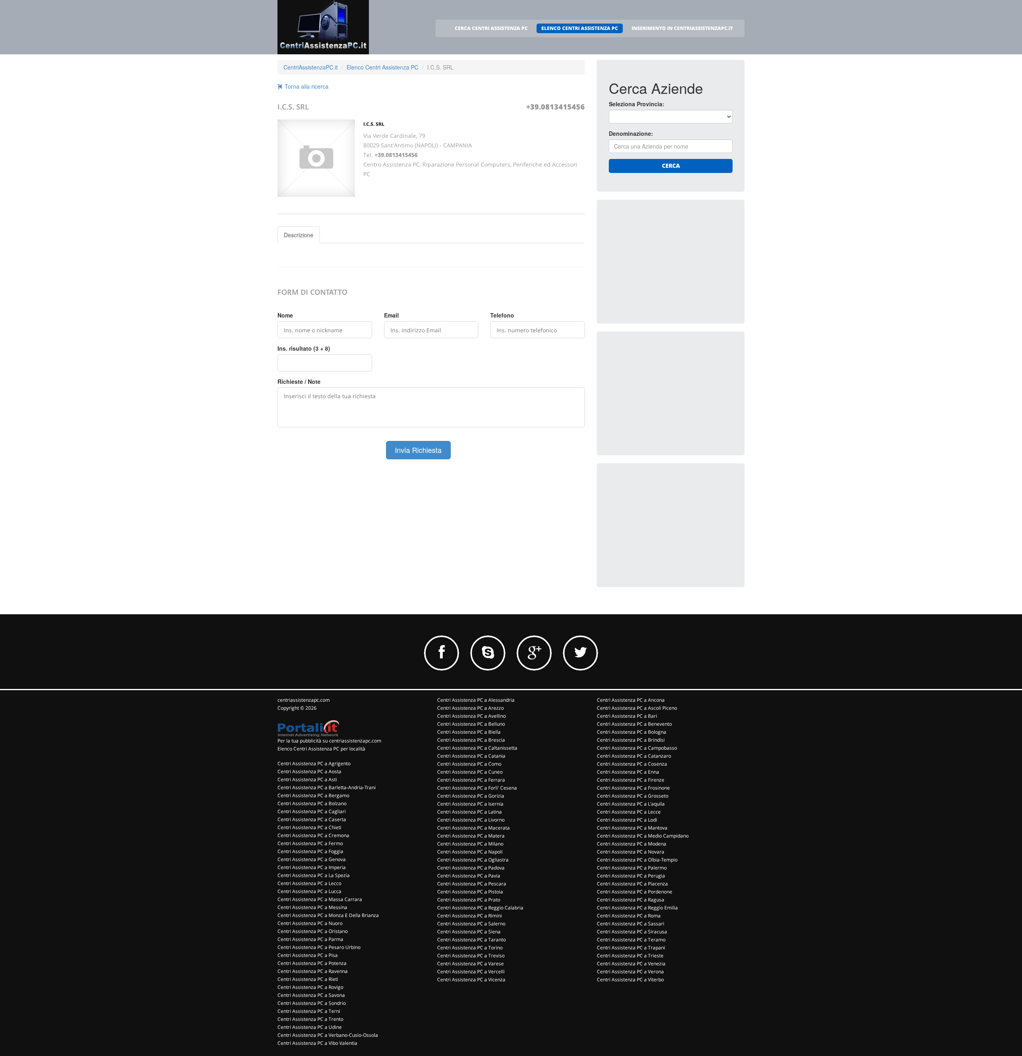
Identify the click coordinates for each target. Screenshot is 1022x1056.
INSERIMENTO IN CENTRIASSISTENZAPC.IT (682, 28)
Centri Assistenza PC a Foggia (310, 851)
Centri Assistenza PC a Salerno (471, 923)
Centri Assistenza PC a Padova (471, 867)
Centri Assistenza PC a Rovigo (310, 987)
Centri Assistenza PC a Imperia (311, 867)
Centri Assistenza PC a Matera (471, 835)
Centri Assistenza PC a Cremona (313, 835)
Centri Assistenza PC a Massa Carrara (319, 899)
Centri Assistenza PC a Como (469, 763)
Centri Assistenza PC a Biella (469, 731)
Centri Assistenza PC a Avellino (471, 716)
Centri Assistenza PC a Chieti (309, 827)
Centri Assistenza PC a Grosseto (632, 795)
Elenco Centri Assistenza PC (382, 67)
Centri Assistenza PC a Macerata (473, 827)
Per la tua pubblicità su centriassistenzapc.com (329, 740)
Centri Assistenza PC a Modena (631, 843)
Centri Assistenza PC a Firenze (630, 779)
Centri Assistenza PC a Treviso (471, 955)
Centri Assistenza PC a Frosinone (633, 787)
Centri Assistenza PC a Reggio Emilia (637, 907)
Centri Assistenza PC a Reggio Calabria (480, 907)
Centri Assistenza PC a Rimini (469, 915)
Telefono (502, 315)
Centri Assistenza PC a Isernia (470, 803)
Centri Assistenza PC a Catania (471, 755)
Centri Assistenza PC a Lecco (309, 883)
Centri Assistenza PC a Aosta (309, 771)
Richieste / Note (299, 381)
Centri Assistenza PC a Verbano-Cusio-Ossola (327, 1035)
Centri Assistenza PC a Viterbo (630, 979)
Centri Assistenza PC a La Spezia (313, 875)
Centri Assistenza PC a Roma (629, 915)
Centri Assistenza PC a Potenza (312, 963)
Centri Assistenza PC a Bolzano (312, 803)
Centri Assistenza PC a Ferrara (471, 779)
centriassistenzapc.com (303, 700)
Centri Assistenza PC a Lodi (627, 819)
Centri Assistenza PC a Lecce (629, 811)
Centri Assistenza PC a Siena (469, 931)
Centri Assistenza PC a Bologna (631, 731)
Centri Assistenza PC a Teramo (631, 939)
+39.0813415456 (555, 106)
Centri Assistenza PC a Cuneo (470, 771)
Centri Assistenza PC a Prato (468, 899)
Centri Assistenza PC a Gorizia (470, 795)
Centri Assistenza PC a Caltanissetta (477, 747)
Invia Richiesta (418, 450)
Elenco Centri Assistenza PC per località (321, 748)
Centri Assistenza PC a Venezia (631, 963)
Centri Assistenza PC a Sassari (630, 923)
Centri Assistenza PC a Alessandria (476, 700)
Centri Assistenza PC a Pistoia (470, 891)
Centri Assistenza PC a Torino (470, 947)
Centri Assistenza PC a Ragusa (630, 899)
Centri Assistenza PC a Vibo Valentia (317, 1043)
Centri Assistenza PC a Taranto (471, 939)
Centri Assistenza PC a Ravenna (312, 971)
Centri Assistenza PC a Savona (311, 995)
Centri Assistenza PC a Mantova (632, 827)
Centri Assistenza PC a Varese (470, 963)
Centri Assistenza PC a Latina (469, 811)
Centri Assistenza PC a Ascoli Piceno (637, 708)
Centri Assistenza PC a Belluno (471, 724)
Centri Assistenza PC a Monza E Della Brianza (328, 915)
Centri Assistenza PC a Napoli (470, 851)
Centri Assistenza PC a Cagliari (311, 811)
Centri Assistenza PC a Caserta (311, 819)
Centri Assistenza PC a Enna (628, 771)
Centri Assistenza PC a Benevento (634, 724)
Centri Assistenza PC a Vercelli (471, 971)
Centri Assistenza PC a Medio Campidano (643, 835)
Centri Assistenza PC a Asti (307, 779)
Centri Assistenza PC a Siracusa (632, 931)
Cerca (671, 165)
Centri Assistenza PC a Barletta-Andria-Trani (326, 787)
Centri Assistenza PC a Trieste (630, 955)
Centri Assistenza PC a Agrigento (314, 763)
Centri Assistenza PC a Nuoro (310, 923)
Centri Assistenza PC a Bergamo (313, 795)
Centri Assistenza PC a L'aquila (631, 803)
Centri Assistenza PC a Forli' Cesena (477, 787)
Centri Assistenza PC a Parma (310, 939)
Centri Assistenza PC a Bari (627, 716)
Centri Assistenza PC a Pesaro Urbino (318, 947)
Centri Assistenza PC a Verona (630, 971)
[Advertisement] (669, 262)
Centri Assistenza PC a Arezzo (470, 708)
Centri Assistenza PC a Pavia (468, 875)
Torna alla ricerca (306, 86)
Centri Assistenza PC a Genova (311, 859)
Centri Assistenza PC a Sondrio (311, 1003)
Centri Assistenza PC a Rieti (307, 979)
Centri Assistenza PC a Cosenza (632, 763)
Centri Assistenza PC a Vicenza (471, 979)
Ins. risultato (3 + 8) (303, 348)
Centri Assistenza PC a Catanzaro (634, 755)
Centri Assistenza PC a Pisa (307, 955)
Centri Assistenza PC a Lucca (309, 891)
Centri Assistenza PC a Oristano (312, 931)
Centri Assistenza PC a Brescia (471, 739)
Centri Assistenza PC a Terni (308, 1011)
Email (391, 315)
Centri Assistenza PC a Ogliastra (473, 859)
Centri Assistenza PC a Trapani (631, 947)
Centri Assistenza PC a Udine (309, 1027)
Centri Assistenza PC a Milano (470, 843)
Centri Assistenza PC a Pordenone (634, 891)
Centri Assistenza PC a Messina (312, 907)
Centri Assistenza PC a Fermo (310, 843)
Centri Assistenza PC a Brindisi (631, 739)
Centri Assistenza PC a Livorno (471, 819)
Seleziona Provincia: (636, 104)
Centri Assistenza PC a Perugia (631, 875)
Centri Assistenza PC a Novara (630, 851)
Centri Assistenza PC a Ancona (631, 700)
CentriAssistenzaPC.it (310, 67)
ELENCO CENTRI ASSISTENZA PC (579, 28)
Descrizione (298, 235)
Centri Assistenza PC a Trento (310, 1019)
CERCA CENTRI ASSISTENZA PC (491, 28)
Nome (285, 315)
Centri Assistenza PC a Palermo (632, 867)
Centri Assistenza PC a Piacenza (632, 883)
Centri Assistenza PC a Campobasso (637, 747)
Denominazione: (631, 133)
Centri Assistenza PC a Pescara (471, 883)
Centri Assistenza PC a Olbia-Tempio (637, 859)
